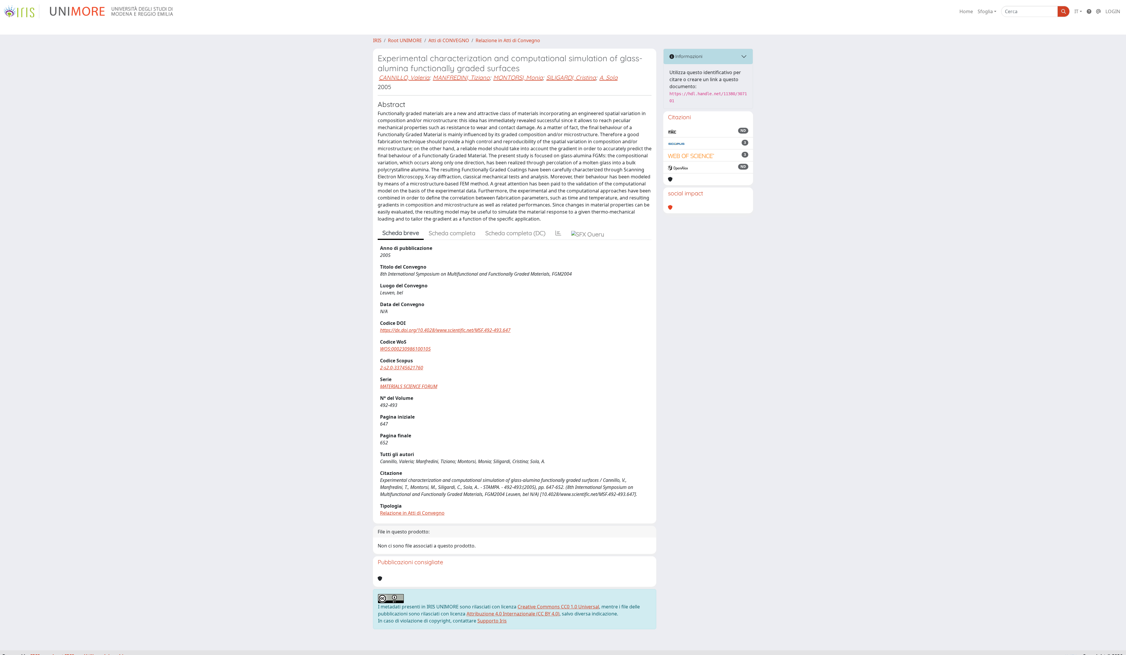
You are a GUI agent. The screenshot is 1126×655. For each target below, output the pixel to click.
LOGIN (1112, 11)
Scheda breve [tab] (400, 232)
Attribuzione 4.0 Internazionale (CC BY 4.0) (513, 613)
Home (966, 11)
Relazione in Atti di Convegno (508, 40)
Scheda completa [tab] (452, 233)
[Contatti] (1098, 11)
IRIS (377, 40)
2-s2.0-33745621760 (401, 367)
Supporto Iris (492, 621)
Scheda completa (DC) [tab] (515, 233)
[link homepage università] (112, 11)
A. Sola (608, 77)
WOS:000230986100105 (405, 349)
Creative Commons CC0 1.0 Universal (558, 606)
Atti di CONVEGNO (448, 40)
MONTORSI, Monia (518, 77)
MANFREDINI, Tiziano (461, 77)
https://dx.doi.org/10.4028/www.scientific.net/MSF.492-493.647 (445, 330)
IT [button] (1076, 11)
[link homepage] (21, 11)
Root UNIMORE (405, 40)
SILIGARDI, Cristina (571, 77)
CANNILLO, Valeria (404, 77)
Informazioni (688, 56)
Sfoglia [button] (985, 11)
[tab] (558, 233)
